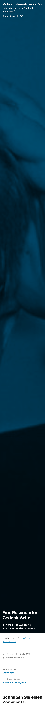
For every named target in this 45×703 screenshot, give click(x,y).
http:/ (23, 638)
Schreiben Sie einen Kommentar (20, 628)
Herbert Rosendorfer (15, 658)
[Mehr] (21, 16)
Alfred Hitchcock (10, 16)
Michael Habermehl (15, 4)
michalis (9, 625)
